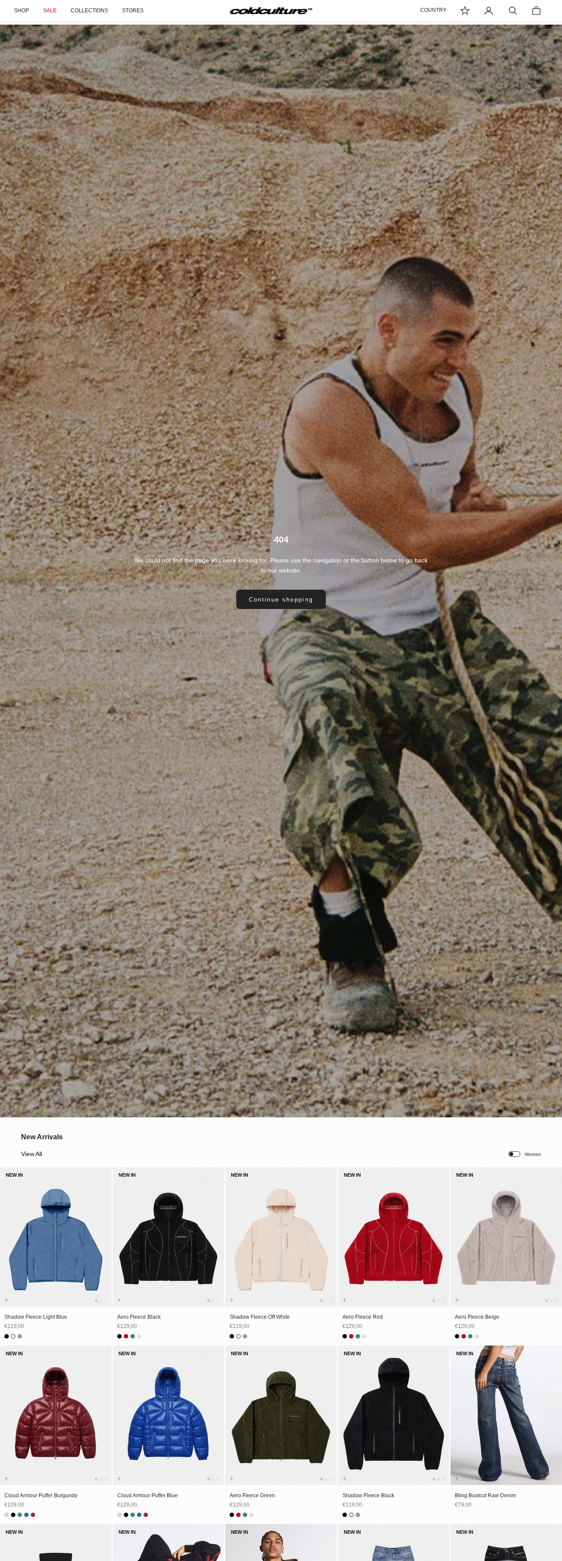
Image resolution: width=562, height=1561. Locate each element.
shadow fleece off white (260, 1317)
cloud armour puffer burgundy (40, 1495)
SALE (50, 10)
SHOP (21, 10)
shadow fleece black (368, 1495)
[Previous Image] (8, 1245)
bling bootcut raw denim (485, 1495)
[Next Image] (103, 1245)
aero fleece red (362, 1317)
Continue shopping (281, 599)
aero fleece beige (477, 1317)
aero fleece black (139, 1317)
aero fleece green (252, 1495)
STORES (133, 10)
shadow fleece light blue (35, 1317)
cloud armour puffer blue (147, 1495)
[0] (465, 10)
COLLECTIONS (89, 10)
